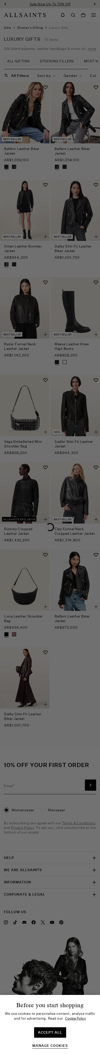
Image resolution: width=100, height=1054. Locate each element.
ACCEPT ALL (50, 1032)
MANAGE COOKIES (50, 1046)
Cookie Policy (75, 1018)
